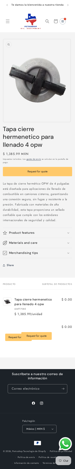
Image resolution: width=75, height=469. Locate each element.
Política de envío (26, 457)
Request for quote (38, 171)
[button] (7, 21)
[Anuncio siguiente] (68, 5)
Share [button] (10, 265)
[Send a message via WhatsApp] (65, 444)
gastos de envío (34, 159)
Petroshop (17, 451)
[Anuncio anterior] (7, 5)
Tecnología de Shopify (34, 451)
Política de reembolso (50, 457)
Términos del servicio (54, 463)
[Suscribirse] (63, 388)
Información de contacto (26, 463)
